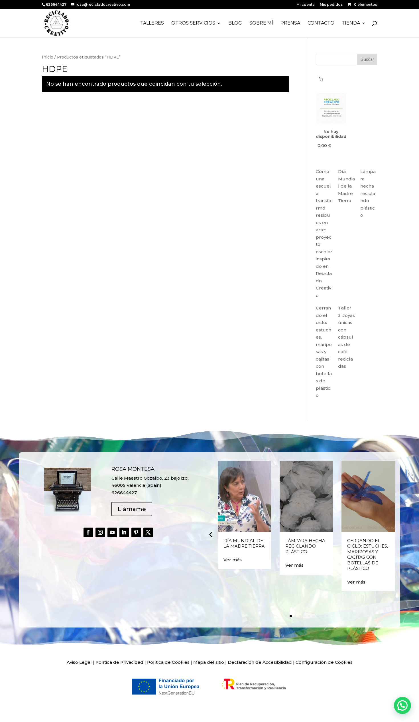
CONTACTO (321, 23)
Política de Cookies (168, 662)
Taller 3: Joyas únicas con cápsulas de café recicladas (346, 337)
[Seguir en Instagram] (100, 532)
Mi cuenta (305, 5)
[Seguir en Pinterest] (136, 532)
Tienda (351, 23)
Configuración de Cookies (324, 662)
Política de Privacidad (119, 662)
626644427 (56, 4)
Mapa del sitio (208, 662)
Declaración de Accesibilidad (260, 662)
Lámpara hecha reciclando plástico (368, 193)
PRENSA (290, 23)
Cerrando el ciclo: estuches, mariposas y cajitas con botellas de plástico (324, 351)
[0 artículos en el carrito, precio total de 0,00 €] (321, 79)
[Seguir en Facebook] (88, 532)
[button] (211, 534)
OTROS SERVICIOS (193, 23)
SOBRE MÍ (261, 23)
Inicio (47, 57)
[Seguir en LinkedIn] (124, 532)
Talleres (152, 23)
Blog (235, 23)
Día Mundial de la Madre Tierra (346, 186)
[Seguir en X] (148, 532)
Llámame (132, 509)
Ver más (232, 559)
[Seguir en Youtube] (112, 532)
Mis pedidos (331, 5)
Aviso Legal (79, 662)
